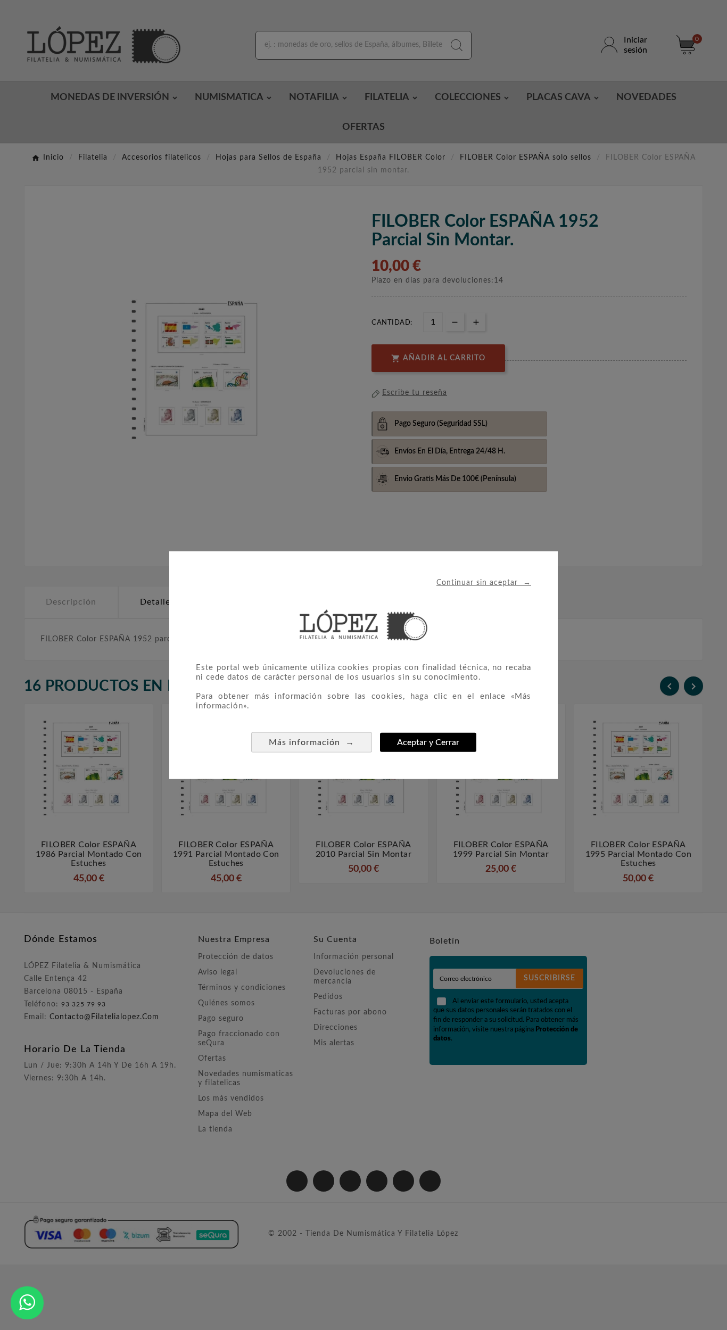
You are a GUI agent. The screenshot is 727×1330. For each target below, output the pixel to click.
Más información (311, 742)
